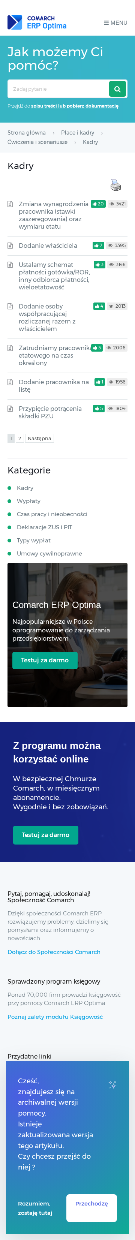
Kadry (25, 487)
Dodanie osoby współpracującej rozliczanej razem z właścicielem (47, 317)
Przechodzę (91, 1203)
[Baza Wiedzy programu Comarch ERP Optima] (37, 22)
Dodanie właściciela (48, 245)
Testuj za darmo (45, 660)
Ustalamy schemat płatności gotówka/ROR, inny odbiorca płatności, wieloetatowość (54, 276)
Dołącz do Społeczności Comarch (54, 951)
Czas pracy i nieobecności (52, 514)
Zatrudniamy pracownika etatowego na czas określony (56, 355)
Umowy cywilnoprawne (49, 553)
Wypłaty (28, 501)
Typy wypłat (34, 540)
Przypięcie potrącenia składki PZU (50, 412)
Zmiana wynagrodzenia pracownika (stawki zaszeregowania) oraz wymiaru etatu (53, 215)
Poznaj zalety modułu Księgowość (55, 1016)
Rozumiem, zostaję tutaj (35, 1208)
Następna (39, 438)
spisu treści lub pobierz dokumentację (74, 106)
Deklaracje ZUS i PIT (44, 527)
